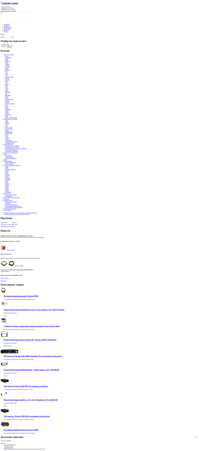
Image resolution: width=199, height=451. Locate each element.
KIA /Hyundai (8, 129)
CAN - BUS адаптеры (11, 194)
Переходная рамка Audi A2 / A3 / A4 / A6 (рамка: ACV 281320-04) (31, 400)
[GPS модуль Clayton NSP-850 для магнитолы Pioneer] (5, 383)
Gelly (6, 74)
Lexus (6, 88)
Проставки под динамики (10, 119)
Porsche (7, 101)
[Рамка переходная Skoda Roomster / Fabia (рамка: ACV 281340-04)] (4, 366)
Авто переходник (8, 144)
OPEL (6, 98)
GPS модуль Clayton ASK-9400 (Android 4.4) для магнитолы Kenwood (33, 356)
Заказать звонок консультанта (8, 11)
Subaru (7, 110)
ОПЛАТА (6, 30)
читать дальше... (40, 237)
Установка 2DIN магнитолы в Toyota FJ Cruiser (16, 214)
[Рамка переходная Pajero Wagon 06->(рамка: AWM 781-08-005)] (4, 336)
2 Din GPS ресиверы (10, 162)
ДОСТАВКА (7, 29)
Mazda (7, 91)
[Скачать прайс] (196, 437)
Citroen (7, 171)
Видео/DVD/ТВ (8, 200)
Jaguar (6, 84)
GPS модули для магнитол (11, 152)
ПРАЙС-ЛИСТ (8, 27)
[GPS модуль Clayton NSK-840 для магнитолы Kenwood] (5, 413)
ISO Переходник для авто (12, 147)
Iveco (6, 81)
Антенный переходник (11, 150)
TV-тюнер (8, 203)
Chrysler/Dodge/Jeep (10, 169)
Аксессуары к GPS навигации (12, 197)
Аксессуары (7, 193)
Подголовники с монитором (12, 206)
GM (6, 75)
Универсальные (9, 143)
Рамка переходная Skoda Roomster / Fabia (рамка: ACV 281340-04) (31, 370)
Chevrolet (7, 65)
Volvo (6, 116)
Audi (6, 120)
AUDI (6, 58)
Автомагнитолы (8, 161)
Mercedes (7, 92)
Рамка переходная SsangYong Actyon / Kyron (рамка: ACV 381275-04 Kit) (34, 310)
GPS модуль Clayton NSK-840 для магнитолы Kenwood (27, 416)
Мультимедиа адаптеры (10, 208)
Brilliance (7, 61)
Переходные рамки (9, 54)
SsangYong (8, 109)
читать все (3, 280)
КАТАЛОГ (7, 26)
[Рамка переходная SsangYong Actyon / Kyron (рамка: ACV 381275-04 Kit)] (4, 306)
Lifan (6, 89)
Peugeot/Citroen (9, 99)
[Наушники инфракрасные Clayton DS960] (5, 426)
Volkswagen (8, 115)
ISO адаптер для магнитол (12, 145)
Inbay (5, 154)
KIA (6, 85)
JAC (6, 82)
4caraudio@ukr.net (8, 447)
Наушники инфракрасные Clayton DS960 (21, 430)
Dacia (6, 68)
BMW (6, 60)
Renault (7, 102)
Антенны (6, 199)
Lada (6, 86)
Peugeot (7, 183)
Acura (6, 56)
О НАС (6, 31)
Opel (6, 136)
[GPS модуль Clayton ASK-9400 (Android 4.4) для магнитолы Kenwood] (9, 353)
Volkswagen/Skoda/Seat (11, 141)
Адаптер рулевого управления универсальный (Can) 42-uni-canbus (32, 326)
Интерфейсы (8, 196)
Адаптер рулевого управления (12, 165)
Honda (7, 78)
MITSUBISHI (8, 133)
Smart (6, 108)
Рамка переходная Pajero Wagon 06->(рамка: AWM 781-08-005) (30, 340)
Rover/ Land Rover (10, 103)
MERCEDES (8, 131)
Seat (6, 105)
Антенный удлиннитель (11, 151)
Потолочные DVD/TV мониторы (14, 207)
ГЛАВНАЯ (7, 24)
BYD (6, 63)
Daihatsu (7, 70)
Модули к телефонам (10, 158)
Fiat (6, 71)
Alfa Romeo (8, 57)
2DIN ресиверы (9, 164)
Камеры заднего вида (11, 201)
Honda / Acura (9, 127)
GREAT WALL (9, 77)
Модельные (8, 155)
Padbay (5, 159)
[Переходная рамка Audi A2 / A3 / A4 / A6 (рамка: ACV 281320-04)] (4, 396)
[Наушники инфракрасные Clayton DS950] (3, 292)
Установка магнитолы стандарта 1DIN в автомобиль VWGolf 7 (20, 213)
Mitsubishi (7, 95)
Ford (6, 72)
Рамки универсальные (11, 117)
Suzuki (7, 112)
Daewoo (7, 123)
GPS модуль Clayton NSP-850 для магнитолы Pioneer (26, 386)
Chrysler (7, 67)
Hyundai (7, 79)
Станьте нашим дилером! (8, 226)
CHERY (7, 64)
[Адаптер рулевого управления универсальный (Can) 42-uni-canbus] (4, 322)
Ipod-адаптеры (7, 210)
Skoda (6, 106)
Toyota (7, 113)
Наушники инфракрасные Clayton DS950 (21, 296)
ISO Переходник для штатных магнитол (16, 148)
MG (6, 94)
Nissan (7, 96)
